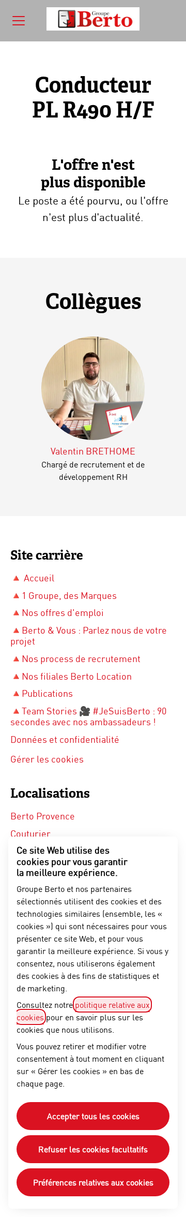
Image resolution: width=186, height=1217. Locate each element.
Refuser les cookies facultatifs (93, 1149)
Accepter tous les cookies (93, 1116)
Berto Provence (42, 816)
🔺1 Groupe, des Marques (63, 595)
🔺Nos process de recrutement (75, 658)
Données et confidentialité (64, 739)
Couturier (30, 833)
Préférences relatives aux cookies (93, 1182)
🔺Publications (41, 693)
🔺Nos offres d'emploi (57, 612)
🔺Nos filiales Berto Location (71, 676)
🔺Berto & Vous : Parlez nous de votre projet (88, 635)
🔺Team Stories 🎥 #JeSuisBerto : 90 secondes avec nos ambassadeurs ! (88, 716)
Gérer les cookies (47, 759)
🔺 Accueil (32, 577)
